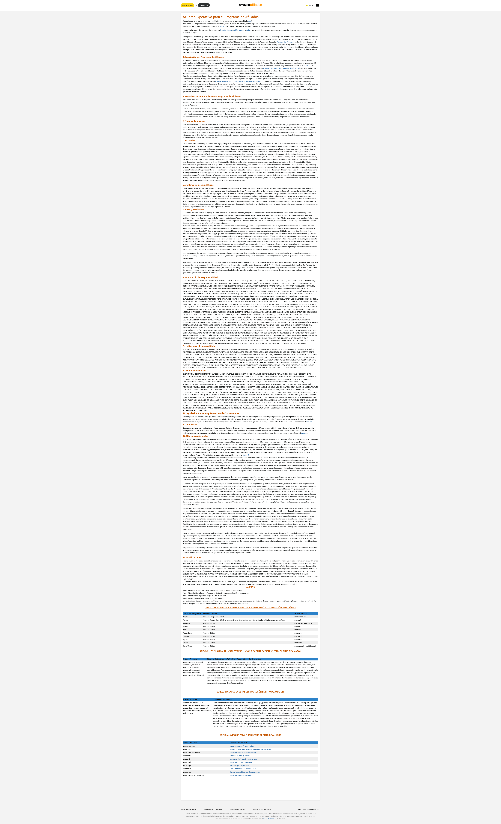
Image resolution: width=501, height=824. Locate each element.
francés (223, 30)
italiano (241, 30)
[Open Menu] (317, 5)
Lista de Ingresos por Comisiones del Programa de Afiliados (238, 81)
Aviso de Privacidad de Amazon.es (243, 769)
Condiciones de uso (237, 809)
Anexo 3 (304, 433)
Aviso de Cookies (269, 819)
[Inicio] (250, 5)
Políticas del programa (213, 809)
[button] (310, 5)
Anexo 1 (223, 26)
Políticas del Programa (285, 42)
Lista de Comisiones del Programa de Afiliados (281, 68)
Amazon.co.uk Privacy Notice (241, 775)
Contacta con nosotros (262, 809)
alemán (229, 30)
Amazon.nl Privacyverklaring (241, 762)
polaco (249, 30)
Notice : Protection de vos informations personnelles (250, 749)
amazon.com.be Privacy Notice (242, 746)
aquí (249, 21)
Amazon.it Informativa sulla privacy (244, 759)
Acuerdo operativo (188, 809)
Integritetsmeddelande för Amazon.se (245, 772)
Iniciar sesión (187, 5)
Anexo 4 (246, 455)
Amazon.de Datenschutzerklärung (243, 752)
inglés (235, 30)
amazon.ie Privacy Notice (240, 756)
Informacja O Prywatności (240, 765)
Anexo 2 (309, 422)
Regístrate (204, 5)
